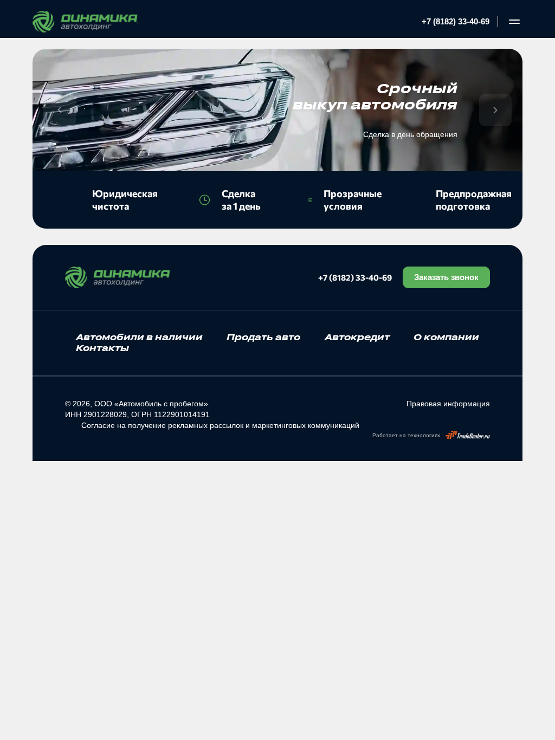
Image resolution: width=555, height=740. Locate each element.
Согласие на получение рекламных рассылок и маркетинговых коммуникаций (220, 425)
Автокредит (357, 337)
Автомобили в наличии (139, 337)
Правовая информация (448, 403)
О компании (446, 337)
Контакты (102, 348)
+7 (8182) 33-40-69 (455, 21)
